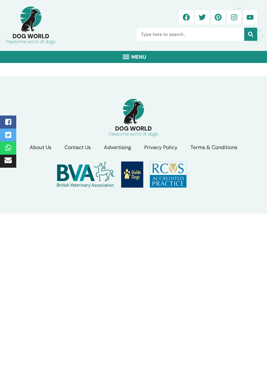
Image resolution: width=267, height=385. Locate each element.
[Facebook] (186, 17)
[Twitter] (202, 17)
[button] (134, 57)
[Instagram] (234, 17)
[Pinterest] (218, 17)
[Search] (250, 34)
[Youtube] (250, 17)
